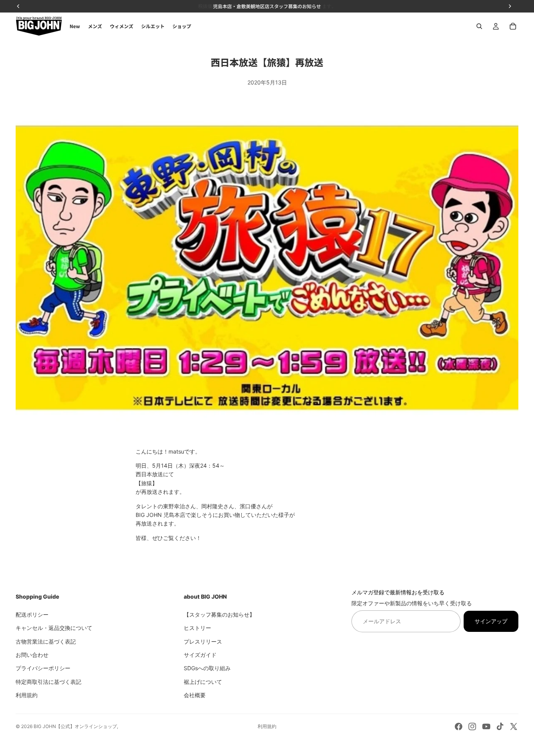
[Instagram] (472, 726)
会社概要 (195, 695)
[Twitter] (513, 726)
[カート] (512, 26)
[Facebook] (458, 726)
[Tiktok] (500, 726)
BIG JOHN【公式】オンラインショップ (75, 726)
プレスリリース (203, 641)
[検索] (479, 26)
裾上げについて (203, 681)
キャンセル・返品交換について (54, 627)
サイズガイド (200, 654)
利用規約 (27, 695)
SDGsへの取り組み (207, 668)
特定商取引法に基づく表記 (48, 681)
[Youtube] (486, 726)
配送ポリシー (32, 614)
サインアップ (491, 620)
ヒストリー (197, 627)
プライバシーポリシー (43, 668)
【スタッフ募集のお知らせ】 (219, 614)
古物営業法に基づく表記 (46, 641)
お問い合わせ (32, 654)
